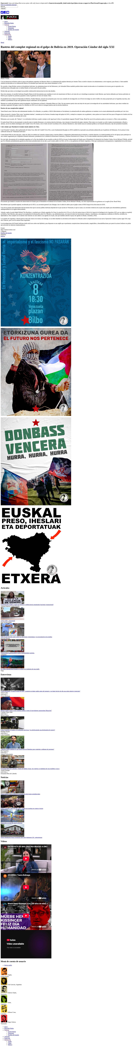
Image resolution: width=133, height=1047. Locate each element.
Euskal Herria (12, 26)
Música (10, 39)
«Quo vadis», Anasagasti (8, 621)
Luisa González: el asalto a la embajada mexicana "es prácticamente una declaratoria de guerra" (28, 730)
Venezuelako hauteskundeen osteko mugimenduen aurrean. (17, 653)
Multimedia (7, 34)
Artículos (7, 31)
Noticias (6, 25)
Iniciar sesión (8, 965)
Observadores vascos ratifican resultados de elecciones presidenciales (20, 794)
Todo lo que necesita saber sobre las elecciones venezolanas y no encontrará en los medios (26, 637)
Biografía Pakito (9, 23)
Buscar (3, 6)
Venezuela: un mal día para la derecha (11, 823)
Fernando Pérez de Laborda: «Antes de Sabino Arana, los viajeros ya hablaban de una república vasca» (30, 768)
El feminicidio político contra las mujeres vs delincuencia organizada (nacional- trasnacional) (27, 604)
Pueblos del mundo (13, 29)
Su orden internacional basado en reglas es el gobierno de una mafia (20, 669)
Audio (10, 36)
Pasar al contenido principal (8, 5)
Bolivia (3, 236)
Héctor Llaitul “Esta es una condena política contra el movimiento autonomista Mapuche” (26, 710)
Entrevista (7, 33)
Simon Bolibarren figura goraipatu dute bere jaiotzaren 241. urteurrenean (21, 837)
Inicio (6, 21)
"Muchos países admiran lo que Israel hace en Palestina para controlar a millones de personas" (27, 749)
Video (9, 38)
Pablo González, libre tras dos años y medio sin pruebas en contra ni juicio (22, 808)
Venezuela (11, 28)
